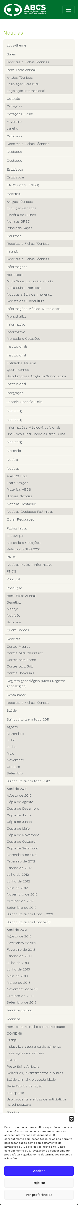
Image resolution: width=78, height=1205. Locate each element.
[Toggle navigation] (68, 9)
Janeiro (12, 128)
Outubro (13, 767)
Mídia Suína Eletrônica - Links (30, 281)
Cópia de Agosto (20, 802)
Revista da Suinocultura (25, 301)
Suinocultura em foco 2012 (28, 781)
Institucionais (17, 346)
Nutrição (13, 615)
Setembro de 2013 (21, 1002)
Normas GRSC (18, 221)
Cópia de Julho (19, 815)
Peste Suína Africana (23, 1066)
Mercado (14, 451)
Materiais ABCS (19, 489)
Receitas (13, 639)
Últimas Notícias (19, 496)
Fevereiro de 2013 (21, 949)
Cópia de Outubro (21, 841)
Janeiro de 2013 (19, 956)
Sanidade (14, 622)
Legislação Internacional (26, 91)
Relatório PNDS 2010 (23, 549)
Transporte (15, 1093)
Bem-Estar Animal (21, 70)
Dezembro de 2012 (22, 855)
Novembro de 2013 (22, 989)
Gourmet (14, 236)
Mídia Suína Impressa (24, 288)
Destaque (14, 152)
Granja (11, 1040)
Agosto (12, 727)
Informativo (16, 324)
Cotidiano (14, 136)
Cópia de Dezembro (23, 808)
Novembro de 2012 (22, 894)
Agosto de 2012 (19, 795)
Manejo (12, 609)
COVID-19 (14, 1033)
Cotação (13, 99)
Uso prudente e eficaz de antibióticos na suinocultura (37, 1102)
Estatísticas (16, 177)
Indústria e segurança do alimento (34, 1046)
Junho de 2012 (18, 881)
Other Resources (20, 519)
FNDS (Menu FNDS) (23, 185)
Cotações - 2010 (20, 114)
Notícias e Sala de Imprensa (29, 294)
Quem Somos (18, 370)
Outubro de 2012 (20, 901)
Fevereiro (14, 122)
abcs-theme (16, 45)
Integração (15, 393)
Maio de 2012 (17, 888)
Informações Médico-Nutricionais (33, 309)
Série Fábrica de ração (24, 1086)
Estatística (15, 169)
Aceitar (39, 1171)
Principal (13, 579)
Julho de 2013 (18, 963)
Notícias (13, 468)
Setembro (15, 773)
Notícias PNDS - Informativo (29, 565)
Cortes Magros (18, 646)
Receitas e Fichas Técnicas (28, 62)
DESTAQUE (15, 536)
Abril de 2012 (17, 789)
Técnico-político (19, 1010)
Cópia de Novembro (23, 835)
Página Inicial (17, 528)
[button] (71, 1119)
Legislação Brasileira (23, 84)
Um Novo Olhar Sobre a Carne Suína (36, 434)
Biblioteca (15, 275)
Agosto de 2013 (19, 936)
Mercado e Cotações (24, 338)
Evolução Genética (21, 208)
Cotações (14, 106)
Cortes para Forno (21, 660)
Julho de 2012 (18, 874)
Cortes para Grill (20, 666)
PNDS (11, 557)
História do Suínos (21, 215)
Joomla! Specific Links (24, 402)
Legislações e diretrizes (25, 1053)
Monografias (16, 316)
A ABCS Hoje (17, 476)
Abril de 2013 (17, 930)
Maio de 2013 (17, 976)
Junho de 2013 (18, 969)
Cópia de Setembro (22, 848)
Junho (11, 747)
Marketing (14, 411)
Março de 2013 (18, 982)
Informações (17, 267)
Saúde (12, 710)
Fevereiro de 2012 (21, 861)
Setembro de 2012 (21, 907)
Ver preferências (39, 1195)
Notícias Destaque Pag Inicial (30, 511)
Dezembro (15, 734)
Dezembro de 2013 (22, 943)
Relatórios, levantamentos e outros (35, 1073)
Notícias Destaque (21, 504)
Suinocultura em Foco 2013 (28, 922)
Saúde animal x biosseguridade (31, 1079)
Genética (14, 194)
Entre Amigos (17, 483)
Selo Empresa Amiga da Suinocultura (36, 376)
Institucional (16, 355)
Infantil (12, 251)
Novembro (15, 760)
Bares (11, 54)
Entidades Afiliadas (22, 363)
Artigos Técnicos (20, 77)
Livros (11, 1060)
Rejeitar (39, 1183)
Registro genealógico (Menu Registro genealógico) (36, 683)
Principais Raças (19, 228)
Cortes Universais (20, 673)
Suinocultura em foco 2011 (28, 719)
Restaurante (16, 695)
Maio (10, 753)
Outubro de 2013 (20, 996)
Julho (11, 740)
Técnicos (14, 1019)
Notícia (12, 460)
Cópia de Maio (18, 828)
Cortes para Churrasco (25, 653)
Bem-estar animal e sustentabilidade (36, 1027)
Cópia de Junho (19, 822)
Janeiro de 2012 (19, 868)
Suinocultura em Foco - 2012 (30, 914)
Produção (14, 588)
